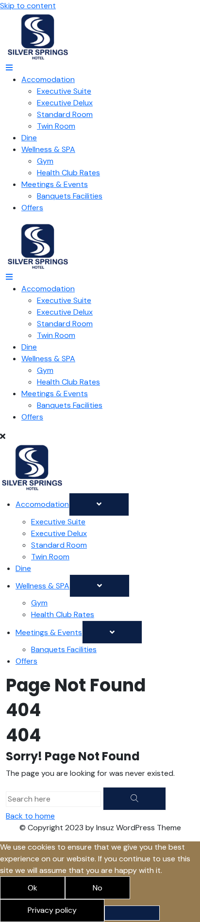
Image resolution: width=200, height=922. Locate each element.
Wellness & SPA (48, 149)
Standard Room (65, 114)
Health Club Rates (68, 173)
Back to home (30, 816)
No (97, 888)
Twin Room (56, 126)
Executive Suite (64, 91)
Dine (29, 138)
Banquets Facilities (69, 196)
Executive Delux (65, 103)
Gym (45, 161)
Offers (32, 207)
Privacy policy (52, 910)
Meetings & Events (54, 184)
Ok (32, 888)
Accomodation (48, 79)
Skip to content (28, 5)
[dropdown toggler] (99, 504)
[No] (132, 913)
